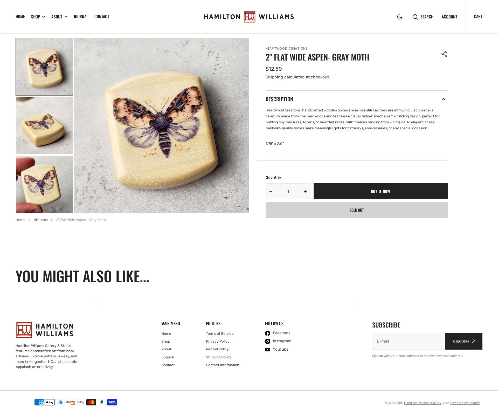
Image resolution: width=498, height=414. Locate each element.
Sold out (357, 210)
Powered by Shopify (465, 403)
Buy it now (380, 191)
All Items (41, 220)
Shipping (274, 77)
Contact (101, 16)
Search (426, 17)
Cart (478, 16)
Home (20, 16)
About (56, 17)
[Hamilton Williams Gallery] (249, 16)
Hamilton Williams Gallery (422, 403)
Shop (35, 17)
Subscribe (461, 341)
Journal (81, 16)
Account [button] (449, 17)
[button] (400, 17)
